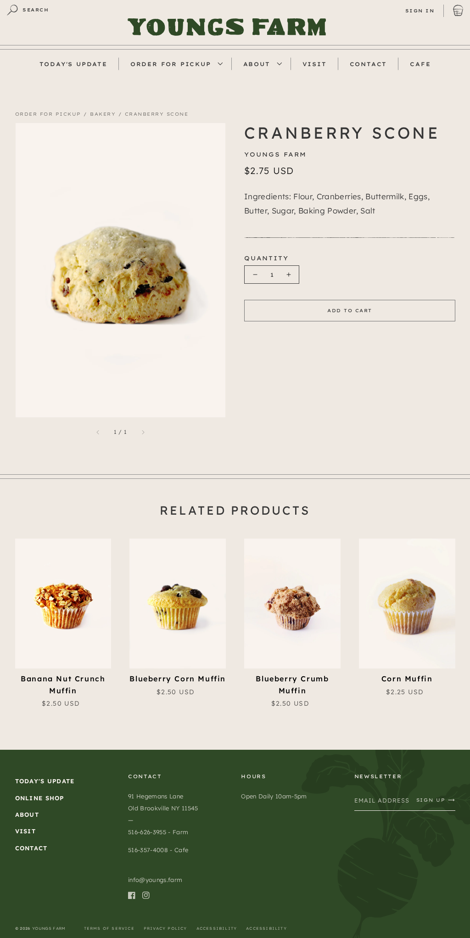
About (256, 64)
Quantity (266, 258)
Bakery (103, 114)
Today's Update (45, 781)
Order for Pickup (170, 64)
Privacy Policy (165, 928)
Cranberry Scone (157, 114)
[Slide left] (68, 272)
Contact (31, 848)
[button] (28, 10)
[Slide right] (173, 272)
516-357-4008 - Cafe (158, 850)
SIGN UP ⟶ (435, 800)
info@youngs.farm (155, 879)
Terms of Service (109, 928)
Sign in (420, 11)
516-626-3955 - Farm (158, 832)
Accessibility (216, 928)
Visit (25, 831)
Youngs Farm (49, 928)
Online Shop (39, 798)
